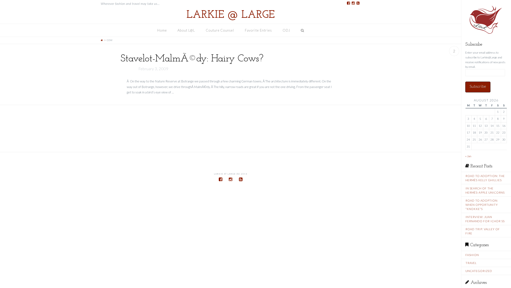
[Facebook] (348, 3)
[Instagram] (353, 3)
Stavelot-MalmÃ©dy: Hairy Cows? (191, 59)
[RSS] (358, 3)
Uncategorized (478, 271)
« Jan (468, 156)
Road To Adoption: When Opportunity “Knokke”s (481, 205)
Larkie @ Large (230, 15)
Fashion (472, 255)
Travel (471, 263)
